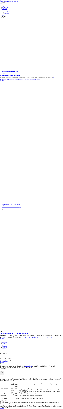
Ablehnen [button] (6, 370)
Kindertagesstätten (3, 79)
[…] (53, 77)
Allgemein (3, 73)
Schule (35, 79)
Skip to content (2, 0)
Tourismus (52, 337)
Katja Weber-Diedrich (5, 78)
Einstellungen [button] (3, 368)
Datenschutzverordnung (28, 366)
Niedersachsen (20, 79)
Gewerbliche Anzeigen (5, 345)
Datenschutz (6, 361)
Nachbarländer (33, 337)
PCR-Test (24, 79)
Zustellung (3, 343)
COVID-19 (36, 78)
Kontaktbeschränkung (9, 79)
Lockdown (16, 79)
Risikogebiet (32, 79)
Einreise (40, 78)
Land (13, 79)
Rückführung (37, 337)
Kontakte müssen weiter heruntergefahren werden (10, 71)
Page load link (2, 362)
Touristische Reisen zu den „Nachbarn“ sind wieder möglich (11, 204)
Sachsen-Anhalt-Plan (48, 337)
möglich (29, 337)
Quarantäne (28, 79)
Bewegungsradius (28, 78)
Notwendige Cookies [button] (3, 399)
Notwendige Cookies (4, 400)
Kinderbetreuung (56, 78)
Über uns (3, 341)
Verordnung (38, 79)
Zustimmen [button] (2, 370)
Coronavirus (32, 78)
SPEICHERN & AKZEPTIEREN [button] (5, 407)
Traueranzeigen (4, 346)
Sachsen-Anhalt (42, 337)
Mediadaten (4, 348)
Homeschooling (51, 78)
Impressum (2, 361)
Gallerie (3, 69)
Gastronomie (43, 78)
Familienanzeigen (4, 347)
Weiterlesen (2, 80)
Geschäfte (46, 78)
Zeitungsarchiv (4, 342)
